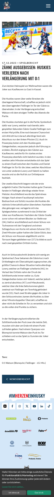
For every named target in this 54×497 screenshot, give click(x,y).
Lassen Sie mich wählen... (13, 487)
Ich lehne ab (14, 492)
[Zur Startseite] (7, 5)
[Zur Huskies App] (5, 406)
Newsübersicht (20, 379)
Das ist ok (39, 492)
